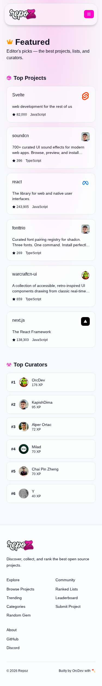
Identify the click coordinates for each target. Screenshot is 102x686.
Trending (14, 598)
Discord (13, 648)
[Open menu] (89, 14)
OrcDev (78, 671)
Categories (16, 606)
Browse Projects (20, 589)
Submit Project (68, 606)
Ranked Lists (66, 589)
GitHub (12, 639)
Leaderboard (66, 598)
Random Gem (19, 615)
